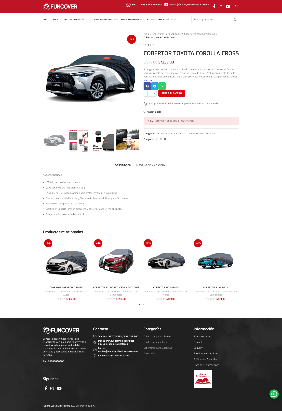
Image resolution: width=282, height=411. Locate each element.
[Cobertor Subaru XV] (216, 261)
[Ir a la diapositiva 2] (143, 304)
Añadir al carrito (172, 93)
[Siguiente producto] (153, 45)
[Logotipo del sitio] (60, 6)
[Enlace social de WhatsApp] (161, 139)
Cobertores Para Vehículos (166, 34)
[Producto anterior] (146, 45)
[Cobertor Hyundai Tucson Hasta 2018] (116, 261)
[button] (47, 141)
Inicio (146, 34)
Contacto (198, 342)
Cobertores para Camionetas (199, 34)
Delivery (198, 347)
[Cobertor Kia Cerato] (166, 261)
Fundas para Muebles (155, 342)
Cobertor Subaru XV (215, 287)
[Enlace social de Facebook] (214, 6)
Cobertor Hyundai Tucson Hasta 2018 (116, 287)
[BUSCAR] (235, 19)
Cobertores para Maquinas (158, 347)
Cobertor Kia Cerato (166, 287)
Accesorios (149, 353)
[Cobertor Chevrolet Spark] (66, 261)
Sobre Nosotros (202, 336)
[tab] (123, 164)
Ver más (148, 80)
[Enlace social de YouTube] (228, 6)
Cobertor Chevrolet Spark (66, 287)
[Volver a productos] (149, 45)
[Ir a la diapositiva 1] (139, 304)
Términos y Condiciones (206, 353)
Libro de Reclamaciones (206, 365)
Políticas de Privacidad (205, 359)
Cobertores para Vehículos (158, 336)
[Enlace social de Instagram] (220, 6)
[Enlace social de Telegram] (165, 139)
